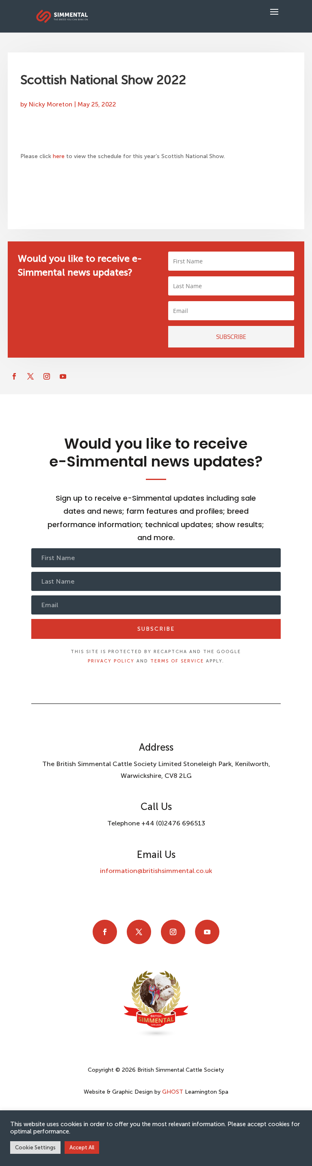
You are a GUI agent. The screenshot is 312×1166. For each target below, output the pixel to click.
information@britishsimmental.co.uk (156, 871)
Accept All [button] (81, 1147)
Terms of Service (177, 661)
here (59, 156)
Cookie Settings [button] (35, 1147)
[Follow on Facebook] (14, 376)
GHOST (172, 1091)
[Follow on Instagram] (46, 376)
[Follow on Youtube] (62, 376)
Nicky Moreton (50, 104)
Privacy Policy (111, 661)
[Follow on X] (30, 376)
